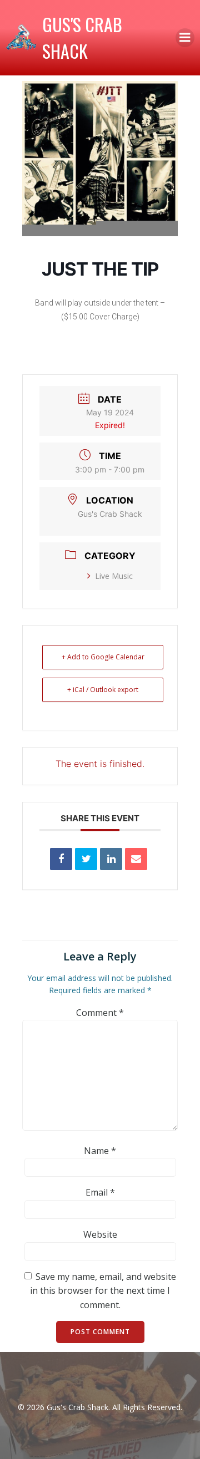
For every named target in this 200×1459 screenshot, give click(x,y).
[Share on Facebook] (61, 859)
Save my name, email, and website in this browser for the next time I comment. (103, 1290)
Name (100, 1151)
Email (100, 1192)
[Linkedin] (111, 859)
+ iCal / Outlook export (102, 689)
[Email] (136, 859)
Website (100, 1234)
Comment (100, 1012)
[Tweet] (86, 859)
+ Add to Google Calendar (103, 657)
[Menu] (185, 37)
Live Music (114, 576)
